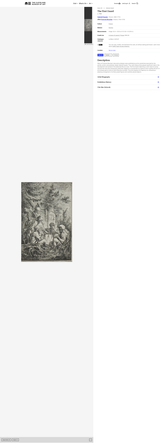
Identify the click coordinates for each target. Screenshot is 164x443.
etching (111, 27)
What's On (82, 3)
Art (90, 3)
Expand (14, 439)
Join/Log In (125, 3)
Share (100, 55)
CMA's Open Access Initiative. (121, 46)
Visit (74, 3)
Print (115, 55)
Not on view (112, 50)
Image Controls (5, 439)
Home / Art (99, 8)
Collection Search (110, 8)
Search (134, 3)
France (111, 24)
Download (107, 55)
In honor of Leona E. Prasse (116, 35)
